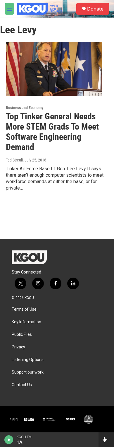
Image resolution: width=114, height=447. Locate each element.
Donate (95, 8)
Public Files (22, 334)
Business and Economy (24, 107)
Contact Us (22, 385)
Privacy (18, 347)
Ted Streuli (14, 160)
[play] (9, 440)
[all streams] (106, 439)
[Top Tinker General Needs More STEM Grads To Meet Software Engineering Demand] (54, 69)
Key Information (26, 322)
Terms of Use (24, 309)
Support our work (28, 372)
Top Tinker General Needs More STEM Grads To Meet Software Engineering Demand (52, 131)
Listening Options (28, 359)
